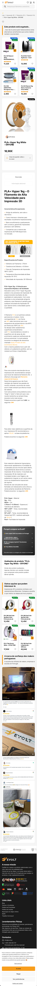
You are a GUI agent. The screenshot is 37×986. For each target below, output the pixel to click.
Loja (3, 15)
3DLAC (11, 433)
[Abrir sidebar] (3, 2)
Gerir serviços (18, 963)
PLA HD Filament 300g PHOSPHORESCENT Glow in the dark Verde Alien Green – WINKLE (10, 60)
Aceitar (18, 969)
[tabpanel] (18, 355)
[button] (18, 115)
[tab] (18, 177)
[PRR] (17, 893)
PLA (13, 315)
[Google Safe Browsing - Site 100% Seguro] (8, 885)
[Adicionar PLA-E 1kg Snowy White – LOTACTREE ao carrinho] (15, 638)
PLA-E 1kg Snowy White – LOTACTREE (10, 644)
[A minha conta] (34, 2)
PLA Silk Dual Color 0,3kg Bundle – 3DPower (26, 645)
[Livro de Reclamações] (20, 885)
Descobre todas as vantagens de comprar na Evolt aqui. (18, 552)
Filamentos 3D (20, 15)
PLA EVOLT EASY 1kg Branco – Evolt (26, 56)
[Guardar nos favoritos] (3, 22)
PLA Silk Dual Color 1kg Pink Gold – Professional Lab (26, 617)
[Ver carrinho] (31, 2)
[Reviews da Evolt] (15, 880)
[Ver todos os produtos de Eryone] (10, 137)
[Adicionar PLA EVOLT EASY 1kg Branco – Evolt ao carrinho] (32, 50)
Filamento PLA (31, 15)
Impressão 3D (10, 15)
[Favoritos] (28, 2)
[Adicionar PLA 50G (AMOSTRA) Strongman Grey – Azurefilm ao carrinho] (14, 80)
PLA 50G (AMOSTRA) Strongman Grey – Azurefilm (9, 88)
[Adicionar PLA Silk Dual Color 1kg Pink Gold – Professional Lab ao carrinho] (32, 610)
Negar (19, 974)
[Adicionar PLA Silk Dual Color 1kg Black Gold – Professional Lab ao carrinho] (15, 610)
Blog (3, 903)
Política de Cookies (18, 983)
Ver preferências (18, 979)
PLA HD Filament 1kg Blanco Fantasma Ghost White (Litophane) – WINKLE (27, 89)
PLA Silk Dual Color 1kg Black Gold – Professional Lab (9, 617)
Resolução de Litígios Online (10, 911)
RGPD (3, 914)
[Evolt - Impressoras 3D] (9, 2)
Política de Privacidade (8, 907)
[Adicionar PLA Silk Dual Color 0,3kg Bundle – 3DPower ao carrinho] (32, 638)
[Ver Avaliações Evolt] (18, 755)
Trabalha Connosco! (8, 916)
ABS (7, 321)
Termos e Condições (8, 905)
